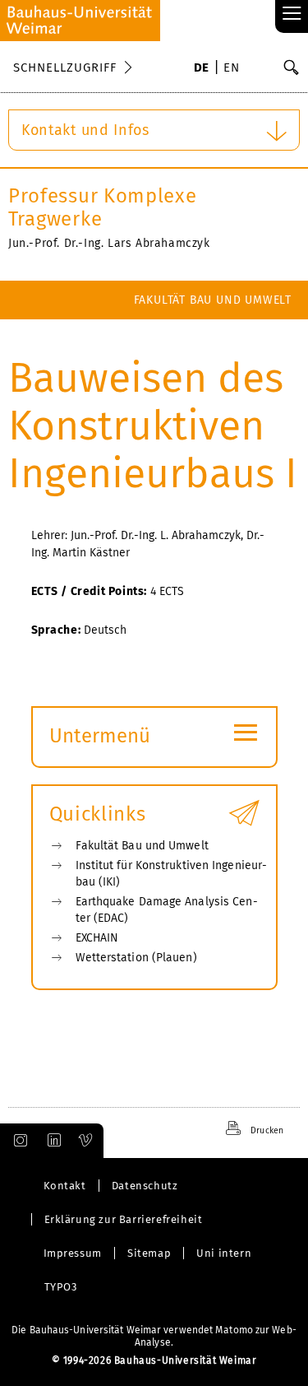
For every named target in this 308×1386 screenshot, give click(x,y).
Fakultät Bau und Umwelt (213, 300)
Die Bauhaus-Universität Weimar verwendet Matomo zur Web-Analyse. (154, 1336)
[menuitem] (202, 69)
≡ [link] (292, 14)
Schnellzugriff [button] (65, 67)
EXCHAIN (97, 938)
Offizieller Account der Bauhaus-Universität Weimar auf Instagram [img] (17, 1140)
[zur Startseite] (80, 20)
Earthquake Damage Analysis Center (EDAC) (167, 910)
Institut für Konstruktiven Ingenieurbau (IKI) (172, 873)
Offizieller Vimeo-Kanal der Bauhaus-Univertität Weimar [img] (86, 1140)
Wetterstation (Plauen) (136, 958)
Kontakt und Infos (85, 130)
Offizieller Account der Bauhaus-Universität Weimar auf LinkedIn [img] (51, 1140)
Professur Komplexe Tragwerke (102, 207)
